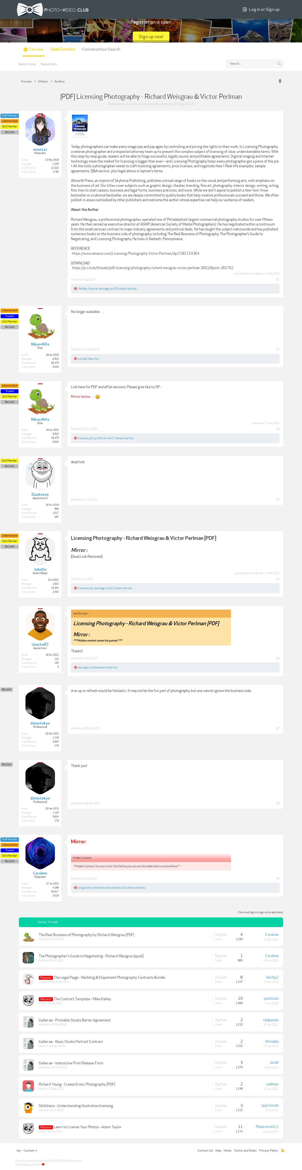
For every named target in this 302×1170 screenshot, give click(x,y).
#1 (278, 279)
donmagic (104, 288)
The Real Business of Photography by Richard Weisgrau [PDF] (86, 935)
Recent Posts (49, 64)
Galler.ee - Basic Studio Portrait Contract (71, 1041)
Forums (36, 49)
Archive (136, 104)
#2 (278, 349)
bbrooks (271, 1041)
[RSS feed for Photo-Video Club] (283, 1151)
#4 (278, 499)
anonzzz (166, 104)
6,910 (56, 359)
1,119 (56, 737)
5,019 (56, 895)
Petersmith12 (267, 1126)
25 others (121, 288)
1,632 (56, 584)
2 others (130, 887)
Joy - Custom (25, 1151)
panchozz (271, 998)
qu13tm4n (100, 438)
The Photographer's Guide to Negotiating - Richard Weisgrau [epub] (91, 956)
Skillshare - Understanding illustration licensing (76, 1105)
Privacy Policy (268, 1151)
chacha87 (77, 658)
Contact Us (205, 1151)
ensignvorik (85, 887)
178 (57, 745)
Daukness (77, 499)
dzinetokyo (100, 667)
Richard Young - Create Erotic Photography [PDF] (77, 1084)
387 (57, 517)
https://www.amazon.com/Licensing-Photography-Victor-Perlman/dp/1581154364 (135, 253)
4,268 (56, 887)
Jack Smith (269, 1105)
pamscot (43, 1110)
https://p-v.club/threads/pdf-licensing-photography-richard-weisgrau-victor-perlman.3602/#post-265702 (152, 268)
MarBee (82, 288)
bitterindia (98, 887)
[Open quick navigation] (280, 81)
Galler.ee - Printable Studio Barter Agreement (75, 1020)
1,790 (56, 172)
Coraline (93, 288)
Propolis (43, 960)
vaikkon (43, 1088)
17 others (118, 438)
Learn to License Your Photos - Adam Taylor (88, 1127)
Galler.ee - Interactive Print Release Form (71, 1063)
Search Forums (27, 64)
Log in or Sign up (264, 9)
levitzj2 (272, 977)
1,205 (56, 163)
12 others (116, 588)
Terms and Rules (245, 1151)
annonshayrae (46, 981)
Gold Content (62, 49)
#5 (278, 579)
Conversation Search (101, 49)
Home (227, 1151)
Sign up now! (151, 36)
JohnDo (75, 579)
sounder (82, 358)
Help (218, 1151)
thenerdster (113, 887)
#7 (278, 728)
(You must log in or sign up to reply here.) (260, 912)
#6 (278, 658)
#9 (278, 878)
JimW (274, 1062)
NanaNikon (45, 1024)
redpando (270, 1020)
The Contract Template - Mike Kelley (82, 999)
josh (90, 438)
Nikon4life (77, 349)
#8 (278, 803)
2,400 (56, 592)
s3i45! (42, 1003)
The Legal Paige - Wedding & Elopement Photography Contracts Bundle (109, 977)
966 (57, 509)
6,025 (56, 367)
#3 (278, 429)
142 (57, 659)
